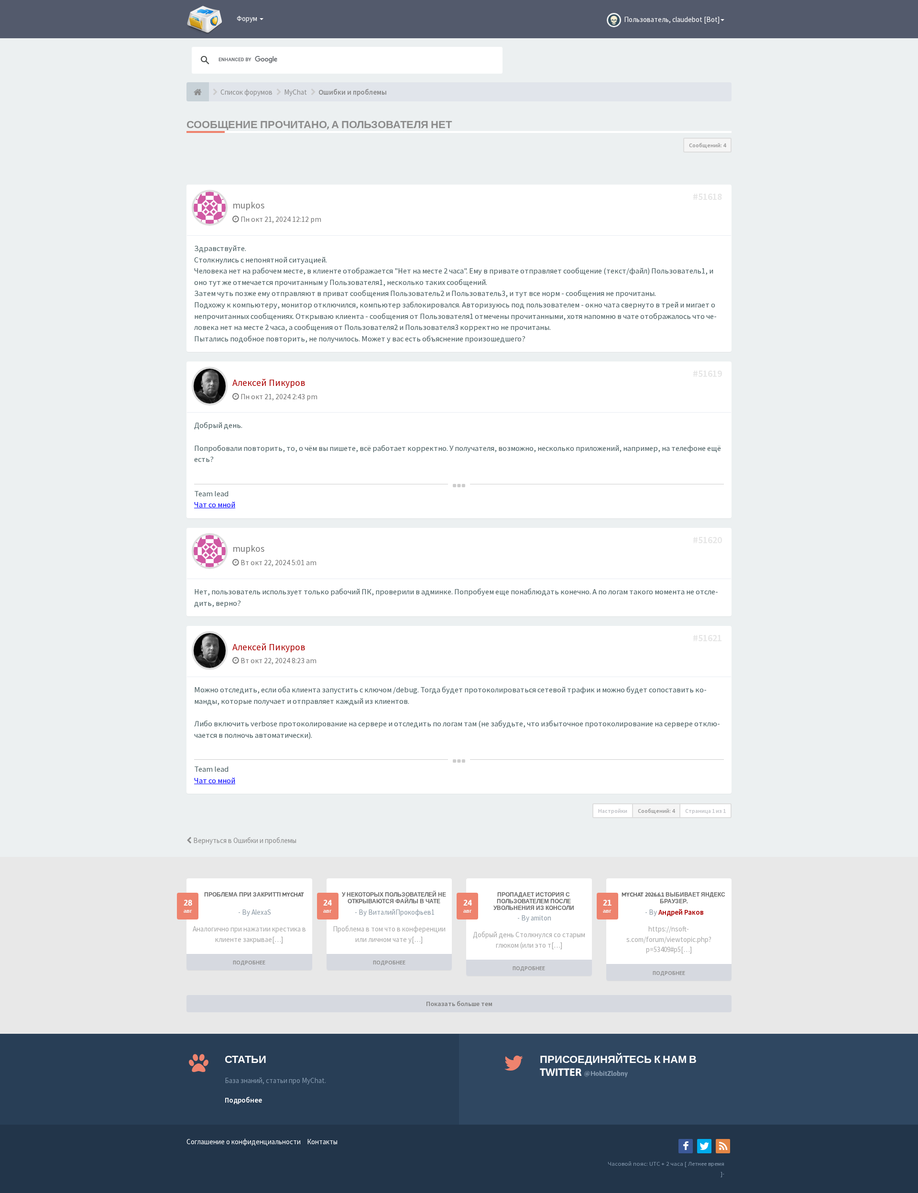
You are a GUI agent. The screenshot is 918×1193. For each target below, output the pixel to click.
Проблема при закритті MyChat (254, 894)
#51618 (708, 196)
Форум (248, 18)
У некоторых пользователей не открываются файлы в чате (394, 898)
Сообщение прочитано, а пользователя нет (319, 124)
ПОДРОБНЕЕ (249, 962)
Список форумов (246, 92)
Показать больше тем (459, 1003)
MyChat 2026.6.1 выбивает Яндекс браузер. (673, 898)
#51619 (708, 373)
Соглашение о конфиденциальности (243, 1141)
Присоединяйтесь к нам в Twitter (618, 1065)
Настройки (612, 810)
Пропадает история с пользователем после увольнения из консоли (533, 901)
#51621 (708, 638)
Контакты (322, 1141)
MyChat (295, 92)
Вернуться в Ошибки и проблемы (244, 840)
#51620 (708, 540)
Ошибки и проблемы (352, 92)
